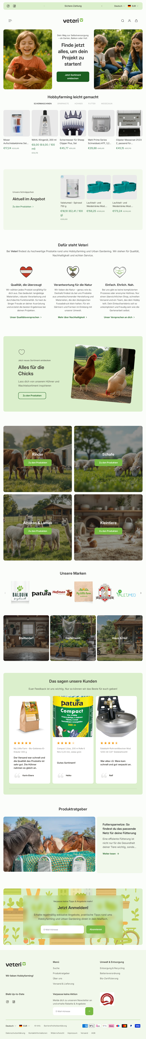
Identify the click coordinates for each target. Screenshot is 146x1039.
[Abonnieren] (89, 1011)
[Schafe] (108, 459)
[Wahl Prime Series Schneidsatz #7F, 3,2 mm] (101, 123)
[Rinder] (37, 459)
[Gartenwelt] (73, 638)
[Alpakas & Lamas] (37, 527)
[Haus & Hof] (120, 638)
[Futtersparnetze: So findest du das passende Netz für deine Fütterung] (48, 844)
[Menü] (10, 21)
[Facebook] (14, 6)
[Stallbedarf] (26, 638)
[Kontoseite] (129, 21)
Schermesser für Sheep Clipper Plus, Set (72, 141)
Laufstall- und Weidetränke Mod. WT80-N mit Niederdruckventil (121, 204)
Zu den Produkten (32, 395)
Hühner (79, 103)
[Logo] (73, 20)
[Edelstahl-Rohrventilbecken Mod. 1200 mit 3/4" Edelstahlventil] (116, 740)
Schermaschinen (43, 103)
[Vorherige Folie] (5, 593)
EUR (25, 1026)
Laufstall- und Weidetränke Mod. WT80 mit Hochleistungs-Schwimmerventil (96, 204)
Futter (91, 103)
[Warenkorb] (136, 21)
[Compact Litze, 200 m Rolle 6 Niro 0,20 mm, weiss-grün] (73, 740)
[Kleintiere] (108, 527)
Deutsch (10, 1026)
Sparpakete (63, 103)
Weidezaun (106, 103)
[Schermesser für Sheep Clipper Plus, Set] (73, 123)
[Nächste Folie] (101, 6)
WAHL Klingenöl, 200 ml (44, 139)
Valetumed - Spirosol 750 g (71, 204)
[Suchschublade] (122, 21)
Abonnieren (96, 929)
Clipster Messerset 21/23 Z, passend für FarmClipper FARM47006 (129, 141)
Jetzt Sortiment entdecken (73, 76)
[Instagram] (8, 6)
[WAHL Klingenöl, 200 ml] (45, 123)
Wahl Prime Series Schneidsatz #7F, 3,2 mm (98, 141)
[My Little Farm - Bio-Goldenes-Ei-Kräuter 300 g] (29, 740)
